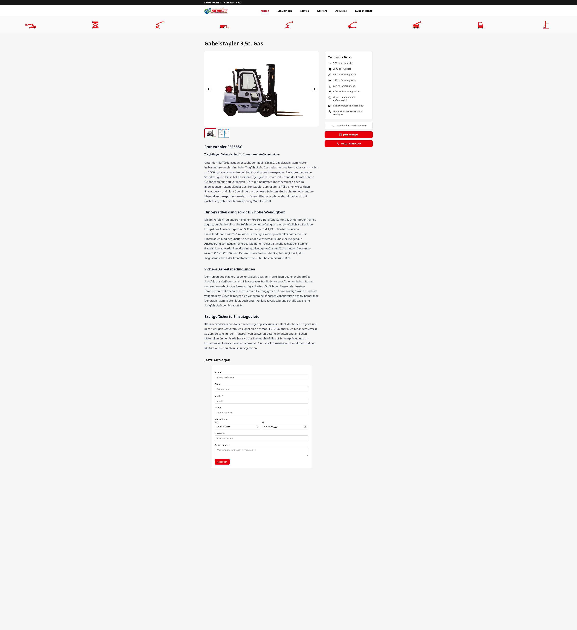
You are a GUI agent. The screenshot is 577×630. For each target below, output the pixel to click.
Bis (263, 422)
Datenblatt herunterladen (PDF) (350, 125)
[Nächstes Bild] (314, 89)
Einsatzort (220, 433)
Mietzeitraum (221, 419)
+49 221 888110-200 (231, 2)
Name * (219, 372)
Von (216, 422)
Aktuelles (341, 10)
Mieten (265, 10)
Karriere (322, 10)
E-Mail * (219, 395)
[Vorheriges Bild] (209, 89)
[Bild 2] (224, 133)
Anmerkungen (222, 445)
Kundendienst (363, 10)
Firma (217, 384)
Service (304, 10)
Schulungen (285, 10)
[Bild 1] (210, 133)
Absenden (222, 461)
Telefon (218, 407)
